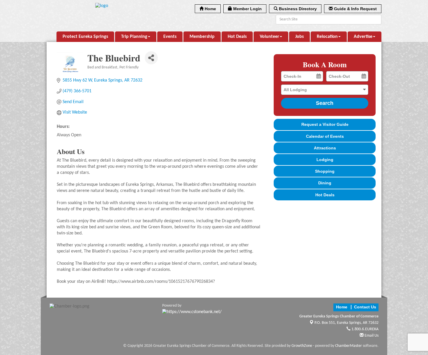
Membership (202, 36)
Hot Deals (237, 36)
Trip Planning (134, 36)
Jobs (299, 36)
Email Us (371, 335)
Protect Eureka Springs (85, 36)
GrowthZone (301, 346)
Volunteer (269, 36)
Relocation (327, 36)
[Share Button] (151, 57)
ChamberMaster (348, 346)
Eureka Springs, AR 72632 (346, 323)
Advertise (363, 36)
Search (324, 103)
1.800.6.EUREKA (365, 329)
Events (169, 36)
